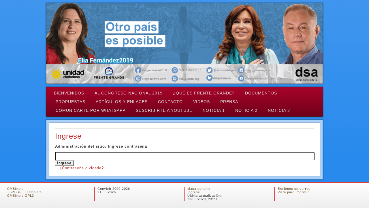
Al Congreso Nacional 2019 (129, 93)
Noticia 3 (279, 110)
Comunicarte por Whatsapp (90, 110)
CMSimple (15, 188)
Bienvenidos (69, 93)
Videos (201, 101)
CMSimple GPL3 (20, 195)
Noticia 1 (214, 110)
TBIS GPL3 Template (24, 192)
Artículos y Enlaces (122, 101)
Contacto (170, 101)
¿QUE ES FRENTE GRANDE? (204, 93)
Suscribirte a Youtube (164, 110)
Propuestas (70, 101)
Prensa (229, 101)
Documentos (261, 93)
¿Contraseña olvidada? (81, 168)
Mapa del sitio (198, 188)
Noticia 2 (246, 110)
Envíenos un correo (294, 188)
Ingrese (193, 192)
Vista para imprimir (293, 192)
